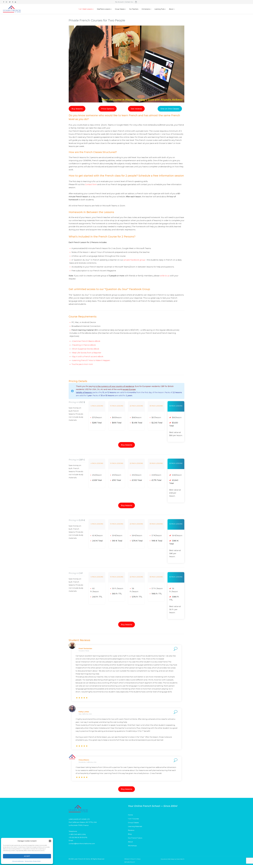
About (130, 842)
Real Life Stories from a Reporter (86, 353)
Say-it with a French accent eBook (87, 356)
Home (130, 815)
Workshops (132, 846)
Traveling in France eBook (84, 345)
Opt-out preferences (18, 861)
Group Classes (133, 822)
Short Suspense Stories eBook (85, 349)
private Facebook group (134, 260)
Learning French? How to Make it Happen (91, 360)
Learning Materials (135, 826)
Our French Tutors (135, 838)
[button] (50, 841)
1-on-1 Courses (133, 819)
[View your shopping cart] (136, 2)
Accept (27, 856)
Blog (130, 834)
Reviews (131, 830)
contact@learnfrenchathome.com (82, 843)
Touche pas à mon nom (82, 364)
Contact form (91, 184)
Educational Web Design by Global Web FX (172, 859)
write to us (164, 276)
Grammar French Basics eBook (86, 341)
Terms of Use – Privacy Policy (33, 861)
